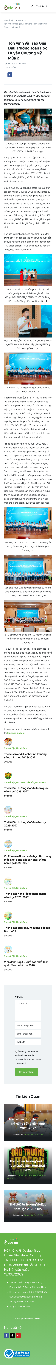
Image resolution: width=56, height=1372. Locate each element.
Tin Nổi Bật (9, 748)
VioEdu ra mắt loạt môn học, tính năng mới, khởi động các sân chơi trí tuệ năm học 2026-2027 (27, 859)
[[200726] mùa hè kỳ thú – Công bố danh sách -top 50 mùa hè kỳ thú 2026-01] (8, 946)
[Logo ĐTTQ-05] (8, 772)
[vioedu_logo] (12, 3)
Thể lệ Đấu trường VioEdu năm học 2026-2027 (25, 823)
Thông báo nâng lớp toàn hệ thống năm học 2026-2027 (25, 895)
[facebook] (6, 1335)
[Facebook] (10, 75)
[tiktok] (12, 1335)
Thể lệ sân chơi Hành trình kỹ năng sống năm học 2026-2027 (25, 755)
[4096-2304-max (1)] (8, 912)
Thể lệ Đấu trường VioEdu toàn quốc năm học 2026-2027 (26, 789)
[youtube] (18, 1335)
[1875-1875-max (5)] (8, 878)
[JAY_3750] (8, 738)
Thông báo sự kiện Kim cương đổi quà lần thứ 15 (27, 929)
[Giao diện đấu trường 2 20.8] (8, 806)
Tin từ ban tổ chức (25, 782)
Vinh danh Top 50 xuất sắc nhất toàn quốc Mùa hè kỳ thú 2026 (26, 963)
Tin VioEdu (21, 748)
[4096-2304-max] (8, 840)
